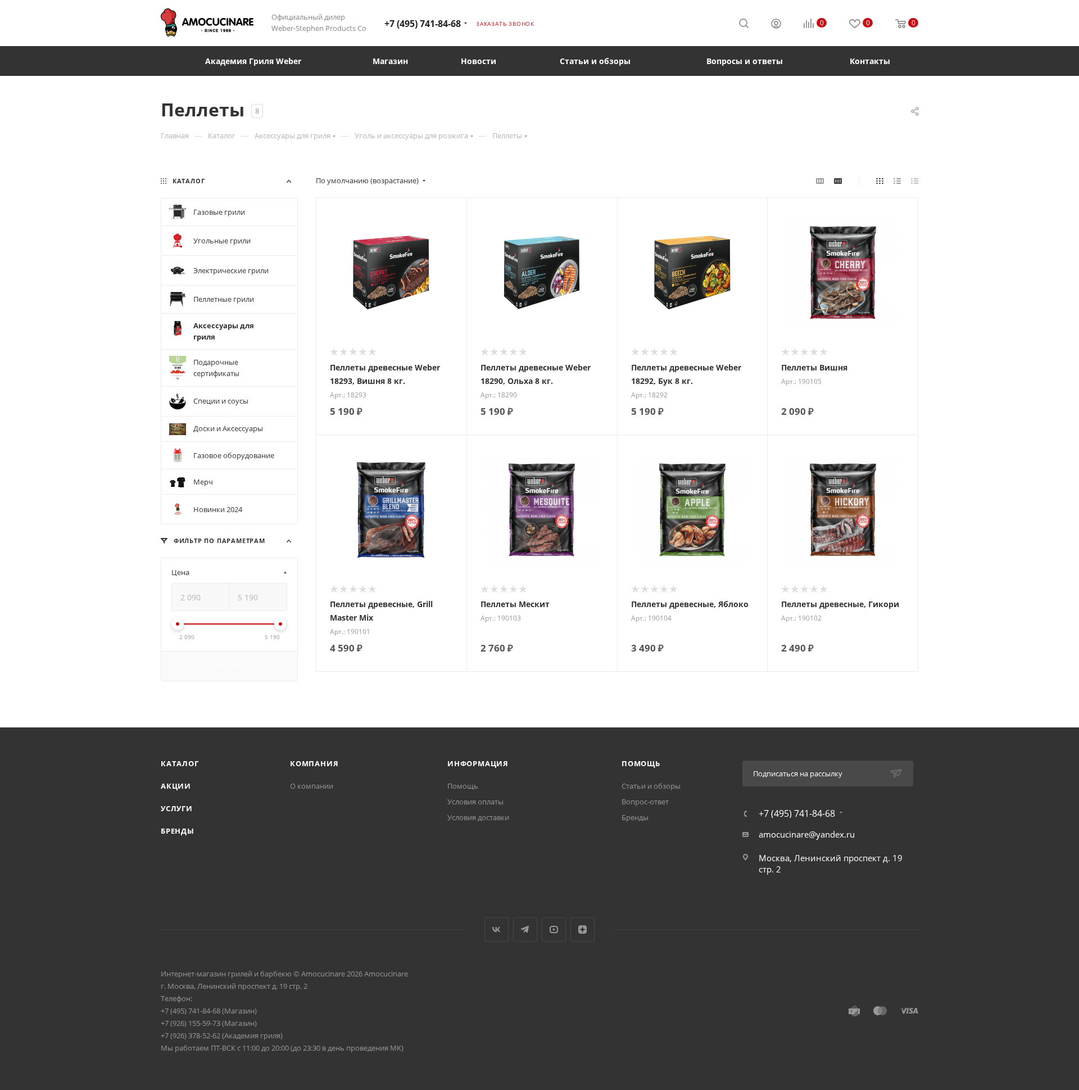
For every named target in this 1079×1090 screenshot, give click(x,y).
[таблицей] (914, 180)
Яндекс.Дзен (582, 929)
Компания (314, 763)
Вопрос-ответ (645, 802)
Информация (478, 763)
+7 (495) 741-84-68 (422, 23)
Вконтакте (496, 929)
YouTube (554, 929)
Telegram (525, 929)
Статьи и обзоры (651, 786)
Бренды (177, 831)
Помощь (462, 786)
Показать (229, 666)
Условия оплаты (475, 802)
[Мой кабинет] (776, 24)
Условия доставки (478, 817)
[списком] (897, 180)
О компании (311, 786)
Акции (176, 786)
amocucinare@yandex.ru (807, 834)
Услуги (177, 808)
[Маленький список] (820, 180)
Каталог (180, 763)
